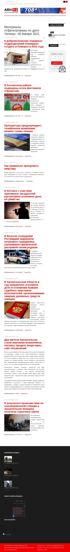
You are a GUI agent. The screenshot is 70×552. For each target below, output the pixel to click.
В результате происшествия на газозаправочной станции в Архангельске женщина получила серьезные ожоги (23, 407)
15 (22, 511)
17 (13, 513)
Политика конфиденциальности (55, 545)
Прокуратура (19, 156)
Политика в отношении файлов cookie (53, 547)
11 (15, 511)
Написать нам (13, 3)
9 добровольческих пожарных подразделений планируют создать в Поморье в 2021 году (24, 43)
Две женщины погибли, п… (11, 475)
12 (17, 511)
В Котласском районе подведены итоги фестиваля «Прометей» (22, 88)
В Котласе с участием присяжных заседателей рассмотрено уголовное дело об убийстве (22, 195)
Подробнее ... (28, 75)
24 (13, 516)
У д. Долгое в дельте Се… (11, 463)
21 (21, 513)
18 (15, 513)
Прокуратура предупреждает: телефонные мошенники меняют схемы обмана (23, 128)
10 (13, 511)
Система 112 (19, 75)
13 (19, 511)
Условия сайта (41, 545)
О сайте (6, 3)
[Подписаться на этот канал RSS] (43, 38)
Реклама (20, 3)
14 (21, 511)
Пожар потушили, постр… (11, 487)
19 (17, 513)
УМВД (17, 393)
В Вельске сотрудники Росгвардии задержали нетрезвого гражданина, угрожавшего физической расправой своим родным (20, 242)
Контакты (26, 3)
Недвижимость (19, 181)
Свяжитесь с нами (42, 549)
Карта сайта (33, 3)
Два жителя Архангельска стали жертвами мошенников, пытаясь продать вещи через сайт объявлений (23, 344)
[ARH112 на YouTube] (43, 10)
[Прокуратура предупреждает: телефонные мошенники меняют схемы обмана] (17, 142)
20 (19, 513)
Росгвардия (18, 272)
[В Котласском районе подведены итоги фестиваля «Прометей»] (17, 102)
